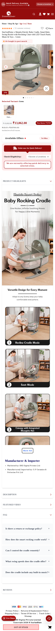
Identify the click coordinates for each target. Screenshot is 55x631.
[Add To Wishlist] (42, 28)
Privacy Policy (12, 611)
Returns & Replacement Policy (34, 611)
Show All (27, 451)
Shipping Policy (11, 613)
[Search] (34, 14)
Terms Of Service (29, 613)
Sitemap (28, 616)
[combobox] (34, 14)
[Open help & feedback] (49, 618)
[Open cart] (48, 14)
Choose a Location (44, 4)
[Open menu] (52, 14)
